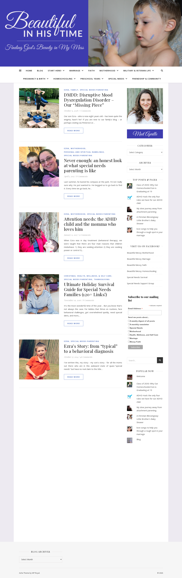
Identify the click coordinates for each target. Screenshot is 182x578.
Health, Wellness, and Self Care (144, 335)
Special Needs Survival (137, 277)
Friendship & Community (146, 78)
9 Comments (84, 235)
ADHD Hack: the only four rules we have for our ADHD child (149, 199)
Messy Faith (135, 342)
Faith (91, 70)
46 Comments (86, 357)
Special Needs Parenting (94, 90)
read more (73, 130)
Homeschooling (62, 78)
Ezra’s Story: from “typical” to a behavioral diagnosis (90, 348)
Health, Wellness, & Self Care (94, 276)
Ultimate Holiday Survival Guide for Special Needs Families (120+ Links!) (89, 289)
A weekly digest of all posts (142, 321)
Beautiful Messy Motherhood (140, 252)
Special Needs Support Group (140, 283)
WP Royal (36, 573)
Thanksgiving (102, 279)
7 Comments (85, 110)
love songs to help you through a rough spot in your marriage (150, 232)
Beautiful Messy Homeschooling (141, 271)
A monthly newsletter (139, 324)
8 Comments (82, 176)
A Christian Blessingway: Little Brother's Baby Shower (148, 220)
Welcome (141, 376)
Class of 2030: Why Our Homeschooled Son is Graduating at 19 (147, 188)
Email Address (135, 308)
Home (29, 70)
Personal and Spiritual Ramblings (84, 152)
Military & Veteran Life (137, 70)
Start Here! (54, 70)
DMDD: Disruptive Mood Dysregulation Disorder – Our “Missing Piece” (89, 100)
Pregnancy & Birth (34, 78)
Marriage (74, 70)
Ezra (66, 90)
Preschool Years (90, 78)
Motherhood (107, 70)
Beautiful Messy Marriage (138, 259)
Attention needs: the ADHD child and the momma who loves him (90, 224)
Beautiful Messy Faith (137, 265)
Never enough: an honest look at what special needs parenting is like (93, 165)
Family (74, 90)
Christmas (70, 276)
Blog (40, 70)
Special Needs (116, 78)
